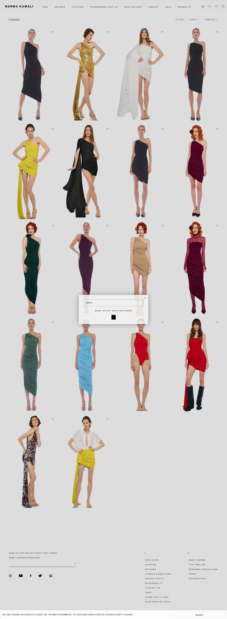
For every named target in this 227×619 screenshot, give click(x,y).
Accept (199, 615)
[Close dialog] (145, 297)
